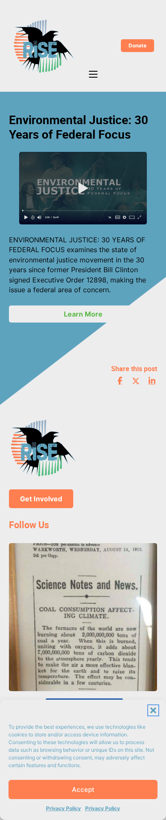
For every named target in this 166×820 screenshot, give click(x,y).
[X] (136, 381)
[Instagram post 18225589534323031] (83, 617)
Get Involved (41, 498)
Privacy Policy (63, 808)
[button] (153, 710)
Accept (83, 789)
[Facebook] (120, 381)
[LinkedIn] (152, 381)
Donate (137, 45)
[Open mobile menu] (93, 74)
